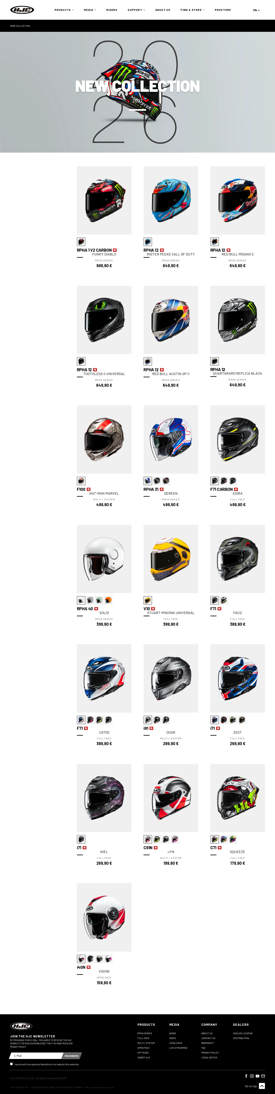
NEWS (172, 1033)
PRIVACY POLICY (210, 1052)
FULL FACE (143, 1038)
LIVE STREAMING (178, 1047)
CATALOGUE (175, 1042)
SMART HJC (144, 1057)
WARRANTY (207, 1042)
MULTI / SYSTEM (146, 1042)
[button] (63, 9)
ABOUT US (207, 1033)
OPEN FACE (144, 1047)
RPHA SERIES (145, 1033)
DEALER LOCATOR (243, 1033)
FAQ (203, 1047)
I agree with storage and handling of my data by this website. (46, 1064)
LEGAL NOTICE (209, 1057)
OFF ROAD (143, 1052)
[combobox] (257, 10)
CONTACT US (208, 1038)
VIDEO (172, 1038)
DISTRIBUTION (241, 1038)
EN (255, 10)
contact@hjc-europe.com (102, 1087)
